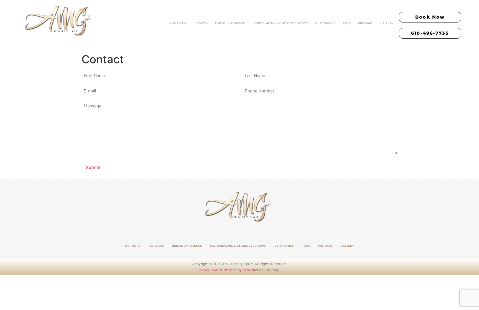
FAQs (347, 23)
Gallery (386, 23)
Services (201, 23)
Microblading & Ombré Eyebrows (280, 23)
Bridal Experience (230, 23)
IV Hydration (325, 23)
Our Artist (177, 23)
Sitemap (272, 270)
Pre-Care (365, 23)
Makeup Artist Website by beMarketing (231, 270)
